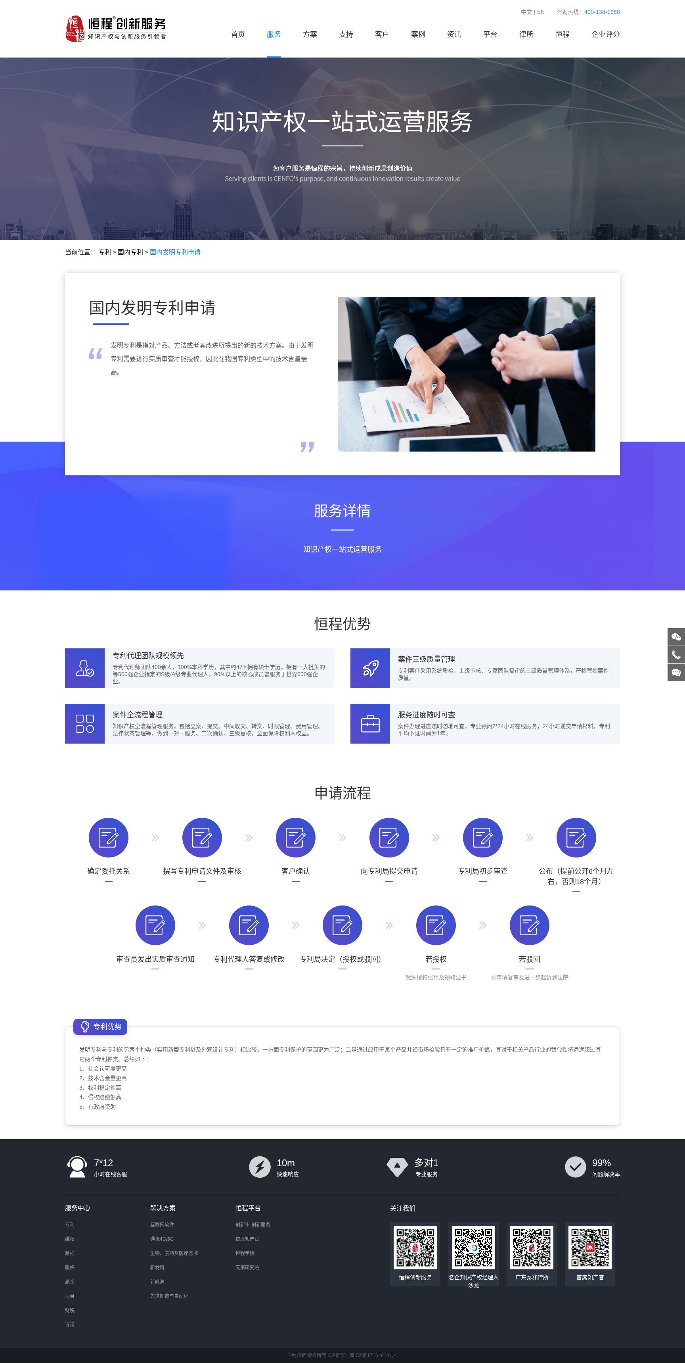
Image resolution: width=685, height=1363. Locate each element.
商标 (70, 1253)
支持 (346, 34)
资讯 (454, 34)
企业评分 (605, 34)
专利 (104, 252)
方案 (310, 34)
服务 (274, 34)
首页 (238, 34)
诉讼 (70, 1325)
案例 (418, 34)
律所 (526, 34)
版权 (70, 1268)
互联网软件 (162, 1225)
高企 (70, 1282)
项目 (70, 1296)
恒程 (562, 34)
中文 (526, 12)
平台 (490, 34)
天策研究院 (247, 1268)
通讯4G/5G (162, 1239)
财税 (70, 1310)
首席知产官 (247, 1239)
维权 (70, 1239)
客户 (382, 34)
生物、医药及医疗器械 (174, 1253)
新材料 (157, 1268)
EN (541, 12)
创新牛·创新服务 (252, 1225)
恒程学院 (244, 1253)
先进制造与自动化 (169, 1296)
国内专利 (130, 252)
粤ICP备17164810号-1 (374, 1355)
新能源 (157, 1282)
